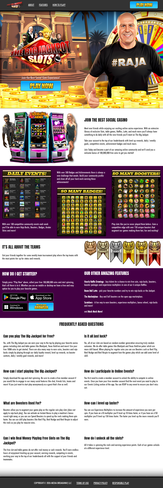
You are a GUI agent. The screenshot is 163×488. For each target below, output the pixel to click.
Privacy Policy (100, 483)
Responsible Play (120, 483)
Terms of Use (82, 483)
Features (43, 4)
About (31, 4)
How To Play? (59, 4)
